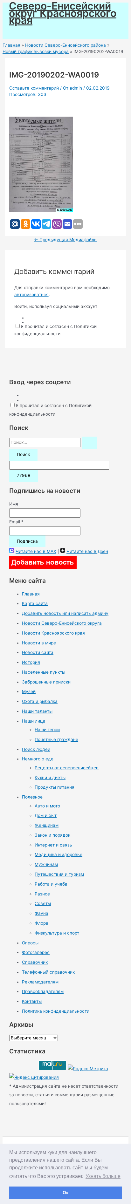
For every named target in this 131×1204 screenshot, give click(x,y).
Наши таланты (37, 711)
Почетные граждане (56, 739)
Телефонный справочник (48, 972)
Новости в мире (39, 642)
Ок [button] (65, 1192)
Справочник (35, 962)
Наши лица (33, 721)
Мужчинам (46, 864)
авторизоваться (31, 294)
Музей (29, 691)
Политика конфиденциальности (55, 1011)
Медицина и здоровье (58, 854)
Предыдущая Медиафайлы (65, 239)
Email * (16, 521)
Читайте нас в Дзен (87, 551)
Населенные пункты (43, 672)
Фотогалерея (36, 952)
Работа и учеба (51, 884)
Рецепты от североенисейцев (67, 767)
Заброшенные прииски (46, 681)
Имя (13, 504)
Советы (43, 903)
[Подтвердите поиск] (89, 443)
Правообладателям (43, 991)
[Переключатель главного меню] (23, 31)
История (31, 662)
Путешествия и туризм (59, 874)
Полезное (32, 796)
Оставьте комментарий (34, 88)
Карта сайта (35, 603)
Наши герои (47, 729)
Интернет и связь (53, 844)
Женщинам (47, 825)
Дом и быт (46, 815)
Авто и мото (47, 805)
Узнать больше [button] (103, 1176)
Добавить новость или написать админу (65, 613)
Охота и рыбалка (40, 701)
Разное (42, 893)
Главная (31, 593)
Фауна (41, 913)
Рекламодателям (40, 981)
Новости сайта (37, 652)
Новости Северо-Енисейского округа (62, 623)
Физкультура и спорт (57, 932)
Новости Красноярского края (53, 633)
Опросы (30, 942)
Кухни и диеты (50, 777)
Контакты (32, 1001)
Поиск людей (36, 749)
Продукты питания (54, 787)
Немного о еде (37, 758)
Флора (41, 923)
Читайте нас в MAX (36, 551)
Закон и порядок (52, 835)
